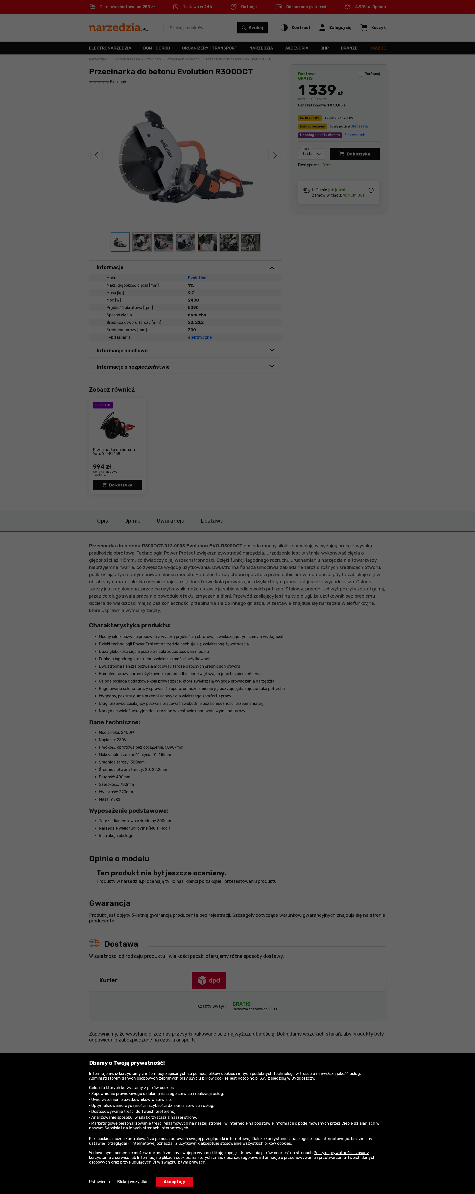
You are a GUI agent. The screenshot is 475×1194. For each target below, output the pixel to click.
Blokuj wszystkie (132, 1181)
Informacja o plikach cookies (163, 1157)
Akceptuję (174, 1181)
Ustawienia (99, 1181)
